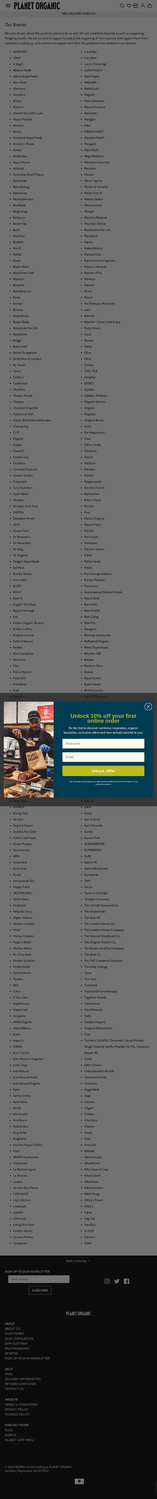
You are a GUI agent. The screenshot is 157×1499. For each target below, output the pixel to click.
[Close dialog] (148, 706)
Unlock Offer (103, 771)
